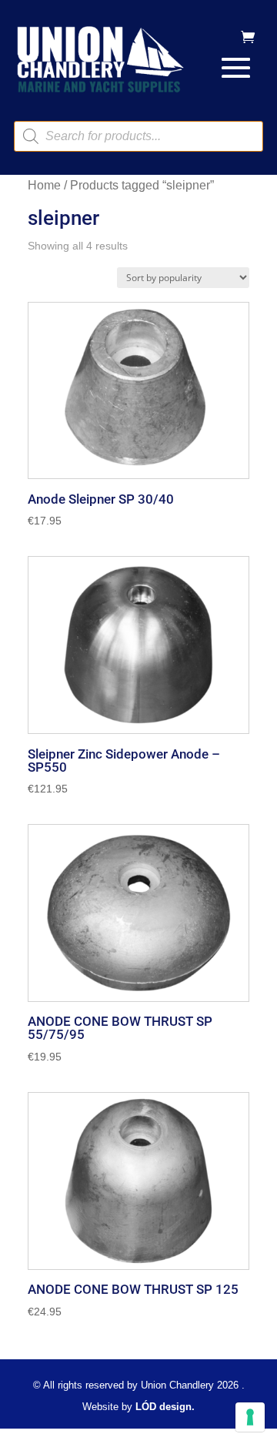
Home (44, 185)
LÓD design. (165, 1406)
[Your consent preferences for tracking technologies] (250, 1417)
